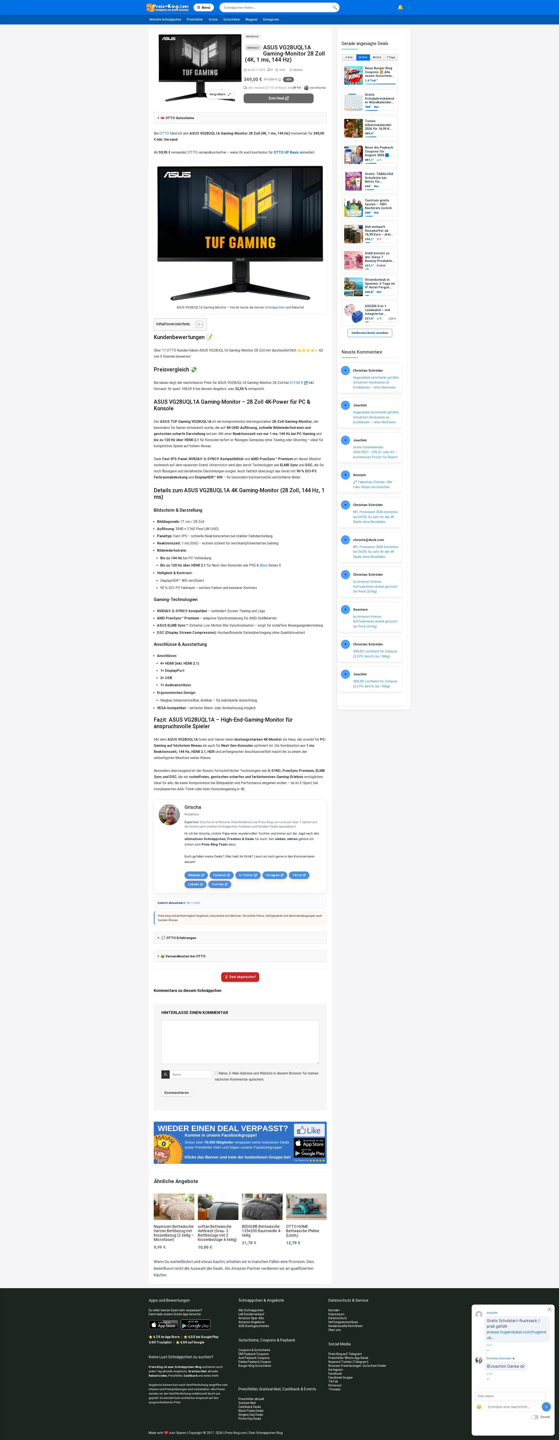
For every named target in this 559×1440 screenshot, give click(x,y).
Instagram (273, 875)
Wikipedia (194, 875)
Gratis (213, 19)
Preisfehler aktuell (251, 1399)
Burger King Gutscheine (254, 1365)
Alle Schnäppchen (251, 1310)
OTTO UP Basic (286, 152)
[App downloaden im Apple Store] (163, 1324)
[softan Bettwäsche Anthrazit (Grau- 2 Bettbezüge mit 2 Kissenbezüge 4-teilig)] (218, 1196)
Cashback (190, 1375)
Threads (334, 1389)
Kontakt (334, 1310)
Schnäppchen (275, 307)
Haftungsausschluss (343, 1322)
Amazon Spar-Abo (251, 1318)
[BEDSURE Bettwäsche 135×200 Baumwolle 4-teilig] (262, 1196)
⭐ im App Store (164, 1337)
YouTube (218, 884)
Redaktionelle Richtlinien (345, 1326)
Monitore (252, 36)
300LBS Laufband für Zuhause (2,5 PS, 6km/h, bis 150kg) (375, 653)
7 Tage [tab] (390, 57)
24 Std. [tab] (363, 57)
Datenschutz (337, 1318)
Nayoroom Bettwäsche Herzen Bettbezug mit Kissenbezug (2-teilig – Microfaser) (174, 1233)
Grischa (193, 807)
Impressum (336, 1314)
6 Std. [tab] (349, 57)
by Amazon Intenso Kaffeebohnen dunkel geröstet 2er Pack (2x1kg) (375, 586)
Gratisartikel (197, 1371)
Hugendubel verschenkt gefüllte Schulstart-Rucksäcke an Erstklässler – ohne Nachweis (376, 382)
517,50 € (296, 383)
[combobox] (279, 7)
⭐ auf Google (190, 1342)
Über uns (334, 1330)
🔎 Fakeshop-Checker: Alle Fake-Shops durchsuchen (372, 484)
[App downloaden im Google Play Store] (195, 1324)
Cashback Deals (249, 1407)
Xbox (263, 565)
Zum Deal (276, 98)
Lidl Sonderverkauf (251, 1314)
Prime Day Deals (249, 1418)
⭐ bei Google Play (201, 1337)
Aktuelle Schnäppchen (165, 19)
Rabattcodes (158, 1375)
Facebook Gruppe (340, 1377)
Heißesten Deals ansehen (370, 332)
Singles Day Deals (250, 1414)
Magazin (251, 19)
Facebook (219, 875)
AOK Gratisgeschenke (253, 1326)
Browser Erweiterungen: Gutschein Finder (357, 1365)
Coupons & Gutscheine (254, 1350)
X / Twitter (246, 875)
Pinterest (335, 1385)
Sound (545, 1417)
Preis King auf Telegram (345, 1354)
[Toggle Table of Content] (197, 324)
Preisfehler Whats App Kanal (348, 1358)
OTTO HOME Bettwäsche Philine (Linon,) (302, 1230)
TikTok (297, 875)
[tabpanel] (370, 194)
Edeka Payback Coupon (254, 1362)
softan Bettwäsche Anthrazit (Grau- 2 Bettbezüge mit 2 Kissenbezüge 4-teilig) (217, 1233)
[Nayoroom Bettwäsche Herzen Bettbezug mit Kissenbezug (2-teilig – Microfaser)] (174, 1196)
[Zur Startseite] (170, 7)
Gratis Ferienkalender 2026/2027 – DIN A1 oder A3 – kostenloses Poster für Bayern (375, 452)
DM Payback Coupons (253, 1354)
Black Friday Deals (251, 1410)
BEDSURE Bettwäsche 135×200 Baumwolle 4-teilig (261, 1230)
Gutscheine (231, 19)
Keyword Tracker (340, 1362)
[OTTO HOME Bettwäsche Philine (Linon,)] (306, 1196)
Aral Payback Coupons (254, 1358)
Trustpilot (160, 1342)
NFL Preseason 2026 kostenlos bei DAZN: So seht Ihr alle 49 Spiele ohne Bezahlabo (375, 517)
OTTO (297, 87)
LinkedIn (193, 884)
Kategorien (271, 19)
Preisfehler (195, 19)
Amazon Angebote (251, 1322)
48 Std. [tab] (377, 57)
